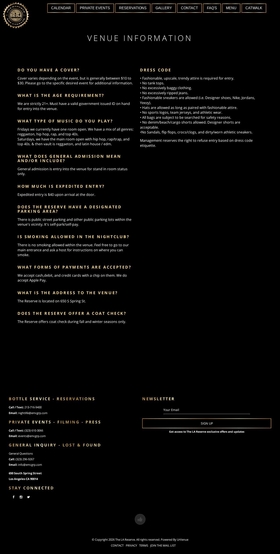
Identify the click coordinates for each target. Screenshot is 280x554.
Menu (231, 8)
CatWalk (253, 8)
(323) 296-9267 (25, 459)
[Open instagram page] (21, 497)
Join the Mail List (163, 545)
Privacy (131, 545)
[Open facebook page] (13, 497)
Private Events (95, 8)
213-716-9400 (33, 407)
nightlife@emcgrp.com (32, 413)
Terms (143, 545)
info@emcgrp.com (30, 465)
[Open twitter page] (28, 497)
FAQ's (212, 8)
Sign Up (207, 423)
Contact (189, 8)
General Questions (21, 453)
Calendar (61, 8)
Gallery (164, 8)
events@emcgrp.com (32, 436)
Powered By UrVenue (174, 540)
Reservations (133, 8)
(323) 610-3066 (33, 430)
